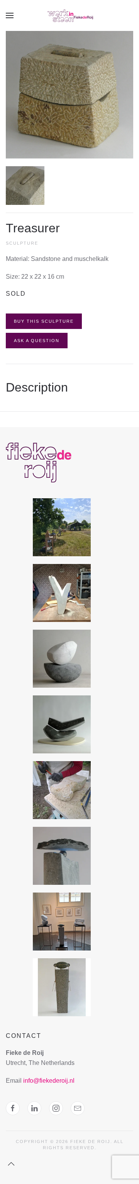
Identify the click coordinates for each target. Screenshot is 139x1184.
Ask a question (36, 340)
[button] (10, 15)
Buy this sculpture (44, 321)
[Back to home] (69, 15)
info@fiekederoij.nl (49, 1080)
